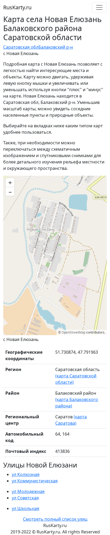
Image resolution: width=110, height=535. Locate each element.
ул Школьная (25, 508)
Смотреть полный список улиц (55, 519)
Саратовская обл (20, 47)
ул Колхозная (26, 474)
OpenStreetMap (73, 332)
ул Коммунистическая (35, 481)
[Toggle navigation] (99, 7)
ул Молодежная (28, 491)
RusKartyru (17, 7)
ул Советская (25, 498)
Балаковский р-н (55, 47)
